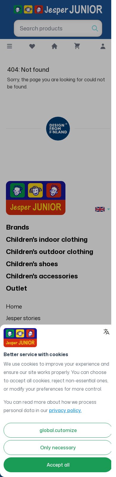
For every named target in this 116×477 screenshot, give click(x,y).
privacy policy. (65, 410)
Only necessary (58, 447)
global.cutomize (58, 430)
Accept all (58, 465)
